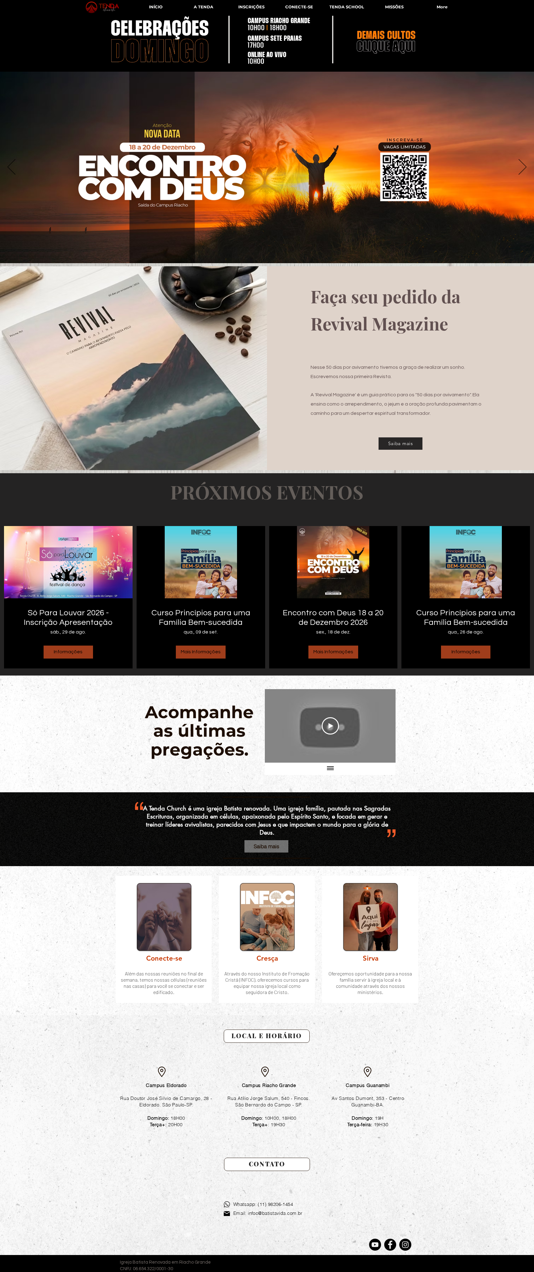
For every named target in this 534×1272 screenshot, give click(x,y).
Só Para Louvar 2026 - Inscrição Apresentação (68, 617)
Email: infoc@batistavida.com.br (268, 1213)
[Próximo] (523, 167)
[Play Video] (330, 726)
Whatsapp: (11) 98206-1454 (263, 1204)
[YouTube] (375, 1245)
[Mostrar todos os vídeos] (330, 769)
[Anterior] (11, 167)
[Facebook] (390, 1245)
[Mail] (227, 1214)
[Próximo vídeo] (382, 726)
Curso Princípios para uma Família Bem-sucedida (200, 617)
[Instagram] (405, 1245)
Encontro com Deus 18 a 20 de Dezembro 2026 (333, 617)
